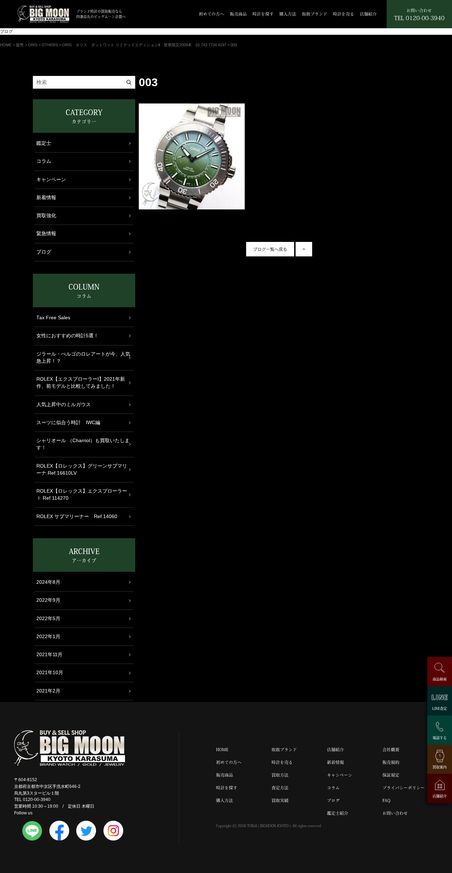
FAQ (386, 800)
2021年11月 (49, 654)
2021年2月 (48, 691)
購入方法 (287, 14)
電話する (440, 738)
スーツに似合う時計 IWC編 (68, 422)
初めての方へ (211, 14)
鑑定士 (43, 143)
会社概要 (390, 750)
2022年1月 (48, 636)
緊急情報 (46, 233)
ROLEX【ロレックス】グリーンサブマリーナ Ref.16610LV (81, 469)
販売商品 (238, 14)
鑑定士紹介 (337, 813)
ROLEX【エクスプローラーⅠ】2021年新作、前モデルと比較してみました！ (80, 382)
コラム (43, 161)
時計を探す (263, 14)
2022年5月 (48, 618)
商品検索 (440, 679)
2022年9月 (48, 600)
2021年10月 (49, 672)
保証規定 (390, 775)
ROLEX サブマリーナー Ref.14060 (76, 516)
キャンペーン (51, 179)
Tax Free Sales (53, 317)
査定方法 (280, 788)
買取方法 (280, 775)
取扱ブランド (314, 14)
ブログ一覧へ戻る (270, 249)
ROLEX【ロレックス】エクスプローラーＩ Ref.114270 (81, 494)
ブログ (43, 252)
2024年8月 (48, 582)
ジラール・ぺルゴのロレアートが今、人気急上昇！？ (83, 357)
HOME (222, 750)
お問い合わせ (395, 813)
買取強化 (46, 215)
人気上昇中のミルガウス (63, 404)
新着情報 (46, 197)
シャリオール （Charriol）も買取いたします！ (83, 444)
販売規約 (390, 762)
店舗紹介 (368, 14)
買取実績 (280, 800)
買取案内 (440, 767)
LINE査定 (439, 708)
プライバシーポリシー (403, 788)
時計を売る (343, 14)
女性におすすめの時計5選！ (67, 335)
